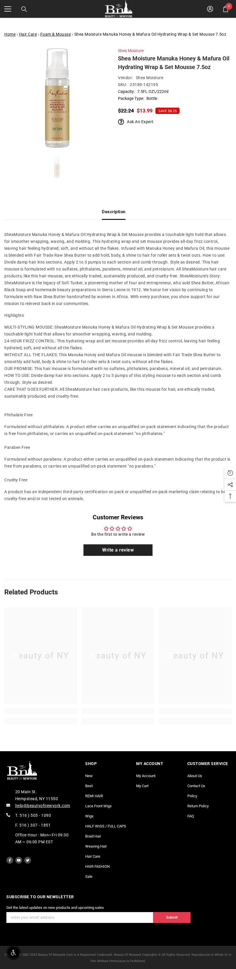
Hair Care (28, 34)
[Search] (24, 9)
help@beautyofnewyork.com (42, 805)
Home (10, 34)
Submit (172, 917)
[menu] (7, 8)
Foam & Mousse (55, 34)
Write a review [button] (118, 550)
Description (113, 211)
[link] (40, 711)
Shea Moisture (131, 50)
